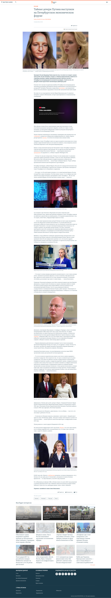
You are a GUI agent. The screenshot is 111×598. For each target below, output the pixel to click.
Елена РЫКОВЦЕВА (46, 19)
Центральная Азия (40, 575)
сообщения (37, 136)
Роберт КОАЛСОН (38, 19)
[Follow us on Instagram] (60, 574)
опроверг (36, 336)
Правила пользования (21, 580)
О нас (17, 573)
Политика (38, 578)
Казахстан (18, 590)
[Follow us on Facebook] (63, 574)
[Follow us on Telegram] (66, 574)
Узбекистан (58, 590)
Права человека (39, 583)
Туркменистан (39, 593)
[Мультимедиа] (107, 2)
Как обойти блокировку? (21, 578)
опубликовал (51, 475)
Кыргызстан (19, 593)
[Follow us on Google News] (72, 574)
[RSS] (75, 574)
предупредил (37, 152)
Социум (37, 580)
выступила (62, 88)
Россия (36, 6)
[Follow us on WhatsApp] (69, 574)
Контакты (18, 575)
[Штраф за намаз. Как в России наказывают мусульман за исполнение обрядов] (45, 528)
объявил (62, 427)
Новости (38, 573)
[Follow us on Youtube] (56, 574)
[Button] (74, 25)
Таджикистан (39, 590)
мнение (45, 137)
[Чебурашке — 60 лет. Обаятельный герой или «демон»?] (28, 513)
